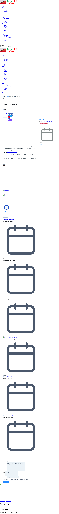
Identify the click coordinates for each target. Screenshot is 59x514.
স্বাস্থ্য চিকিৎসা (5, 32)
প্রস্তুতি (3, 34)
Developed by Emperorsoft (5, 501)
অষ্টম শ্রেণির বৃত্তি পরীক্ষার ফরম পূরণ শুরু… (8, 221)
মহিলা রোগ (7, 82)
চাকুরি (2, 23)
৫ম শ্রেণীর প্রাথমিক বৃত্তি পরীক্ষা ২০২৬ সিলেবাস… (9, 260)
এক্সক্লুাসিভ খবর (5, 25)
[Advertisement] (20, 132)
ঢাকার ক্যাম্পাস (5, 9)
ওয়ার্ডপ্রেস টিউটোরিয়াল (6, 18)
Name (4, 472)
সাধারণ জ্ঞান (5, 87)
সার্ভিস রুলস (3, 41)
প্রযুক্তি (3, 17)
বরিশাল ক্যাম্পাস (5, 12)
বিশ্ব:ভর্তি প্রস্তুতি (6, 36)
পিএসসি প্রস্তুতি (6, 35)
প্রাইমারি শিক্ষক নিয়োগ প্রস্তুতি (7, 37)
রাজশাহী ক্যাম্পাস (6, 10)
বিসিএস (4, 31)
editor (8, 96)
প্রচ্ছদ (2, 5)
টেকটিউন (5, 21)
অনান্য (2, 72)
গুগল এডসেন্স (5, 19)
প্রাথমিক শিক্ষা (5, 62)
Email (4, 474)
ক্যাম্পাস (3, 7)
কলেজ (4, 15)
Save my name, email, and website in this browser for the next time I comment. (16, 479)
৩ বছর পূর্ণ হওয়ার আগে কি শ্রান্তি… (7, 378)
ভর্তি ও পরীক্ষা (5, 8)
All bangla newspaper (5, 92)
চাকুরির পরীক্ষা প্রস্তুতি (6, 39)
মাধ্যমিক (5, 14)
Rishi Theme (19, 512)
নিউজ (4, 16)
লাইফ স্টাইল (5, 24)
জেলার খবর (5, 30)
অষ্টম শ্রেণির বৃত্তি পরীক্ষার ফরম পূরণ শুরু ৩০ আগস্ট (47, 125)
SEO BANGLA (5, 20)
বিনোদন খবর (5, 29)
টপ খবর (3, 6)
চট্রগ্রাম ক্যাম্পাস (6, 11)
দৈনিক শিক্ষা (3, 13)
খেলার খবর (5, 27)
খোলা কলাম (5, 28)
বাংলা (2, 42)
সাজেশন (5, 40)
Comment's (5, 470)
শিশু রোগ (7, 33)
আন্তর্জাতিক (5, 26)
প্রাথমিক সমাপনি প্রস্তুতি (7, 38)
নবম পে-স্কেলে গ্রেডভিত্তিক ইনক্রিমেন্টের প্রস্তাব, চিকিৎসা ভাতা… (11, 299)
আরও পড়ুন (41, 144)
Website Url (5, 477)
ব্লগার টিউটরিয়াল (6, 67)
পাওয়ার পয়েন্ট (5, 22)
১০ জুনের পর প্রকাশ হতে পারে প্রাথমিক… (8, 417)
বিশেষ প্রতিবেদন (6, 77)
